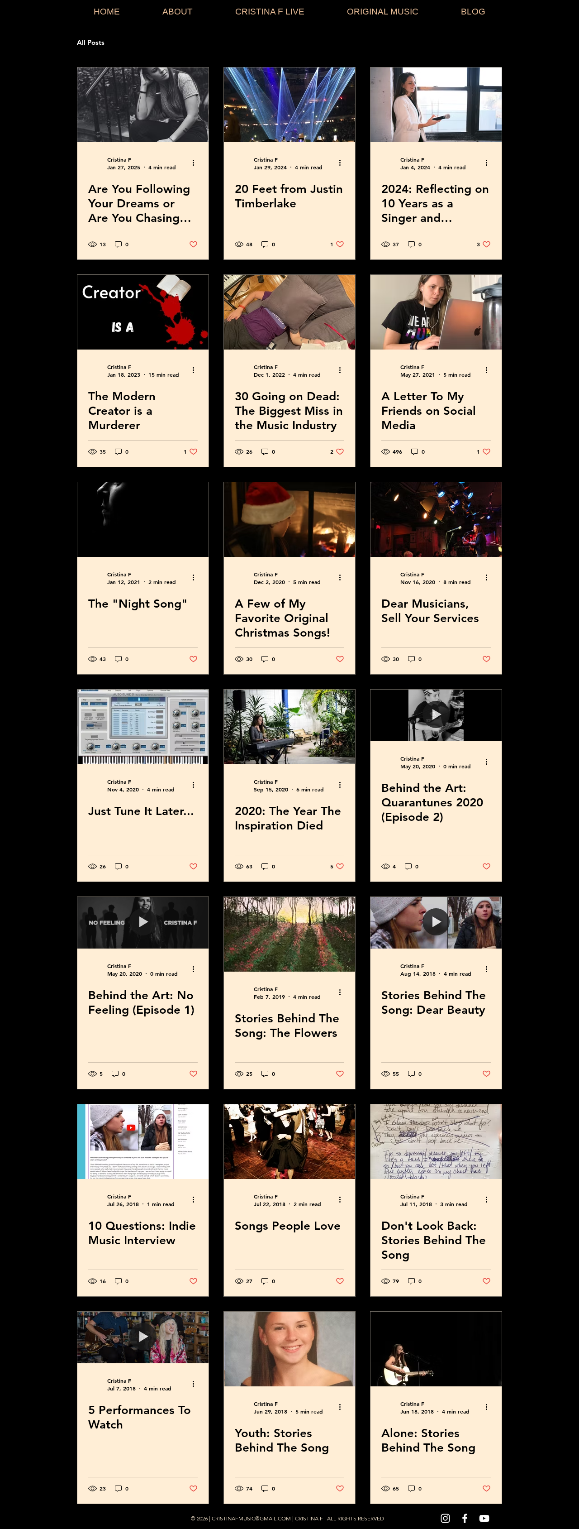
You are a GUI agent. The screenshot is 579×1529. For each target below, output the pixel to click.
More (399, 42)
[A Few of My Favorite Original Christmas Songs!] (289, 519)
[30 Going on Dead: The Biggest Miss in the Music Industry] (289, 312)
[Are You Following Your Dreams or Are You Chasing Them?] (143, 104)
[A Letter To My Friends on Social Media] (436, 312)
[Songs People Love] (289, 1141)
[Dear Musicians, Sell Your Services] (436, 519)
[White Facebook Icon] (465, 1518)
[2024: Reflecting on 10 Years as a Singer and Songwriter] (436, 104)
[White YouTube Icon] (484, 1518)
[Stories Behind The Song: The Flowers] (289, 934)
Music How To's (244, 42)
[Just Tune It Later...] (143, 727)
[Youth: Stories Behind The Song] (289, 1349)
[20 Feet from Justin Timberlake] (289, 104)
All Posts (90, 42)
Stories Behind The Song (162, 42)
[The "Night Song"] (143, 519)
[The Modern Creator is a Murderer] (143, 312)
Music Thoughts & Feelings (330, 42)
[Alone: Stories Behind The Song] (436, 1349)
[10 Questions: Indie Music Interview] (143, 1141)
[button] (490, 43)
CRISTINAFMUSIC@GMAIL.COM (251, 1518)
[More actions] (196, 163)
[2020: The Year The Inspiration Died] (289, 727)
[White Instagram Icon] (445, 1518)
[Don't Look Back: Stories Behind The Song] (436, 1141)
